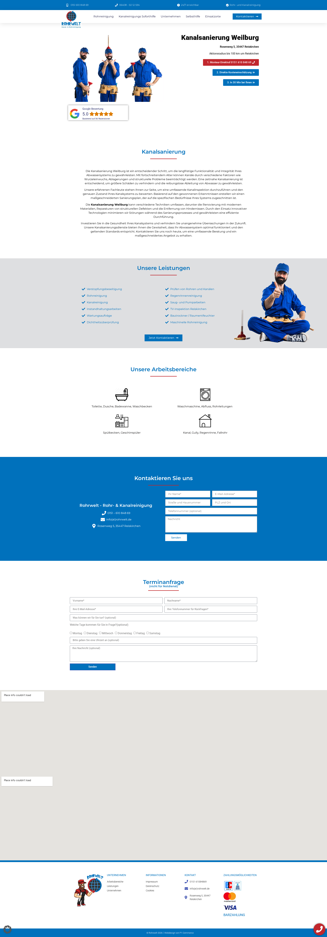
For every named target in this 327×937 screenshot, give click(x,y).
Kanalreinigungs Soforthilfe (137, 16)
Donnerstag (125, 633)
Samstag (154, 633)
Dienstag (92, 633)
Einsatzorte (213, 16)
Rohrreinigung (104, 16)
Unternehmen (171, 16)
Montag (77, 633)
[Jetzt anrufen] (319, 929)
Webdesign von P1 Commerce (179, 933)
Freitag (140, 633)
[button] (7, 929)
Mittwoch (107, 633)
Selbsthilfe (193, 16)
